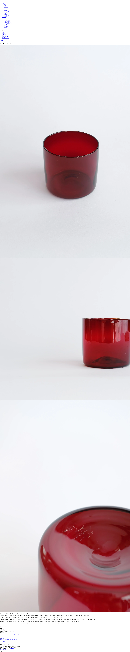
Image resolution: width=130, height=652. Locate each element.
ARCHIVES (4, 24)
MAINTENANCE (7, 22)
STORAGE (6, 7)
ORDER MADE (7, 20)
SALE (5, 9)
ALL (5, 5)
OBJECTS (6, 14)
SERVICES (4, 19)
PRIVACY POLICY (5, 38)
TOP (3, 3)
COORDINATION (7, 21)
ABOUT (3, 32)
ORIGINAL (4, 17)
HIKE (2, 41)
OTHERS (7, 639)
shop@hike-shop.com (10, 648)
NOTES (3, 33)
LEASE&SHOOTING (8, 23)
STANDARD (4, 10)
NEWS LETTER (5, 35)
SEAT (5, 6)
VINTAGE (4, 4)
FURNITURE (6, 11)
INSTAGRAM (4, 34)
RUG (5, 13)
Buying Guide (4, 641)
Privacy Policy (4, 642)
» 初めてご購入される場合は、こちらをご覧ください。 (10, 634)
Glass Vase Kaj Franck (13, 639)
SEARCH (4, 29)
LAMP (5, 12)
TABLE (5, 27)
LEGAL (3, 37)
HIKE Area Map (3, 649)
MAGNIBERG (6, 15)
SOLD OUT (2, 639)
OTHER (5, 28)
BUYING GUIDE (5, 36)
